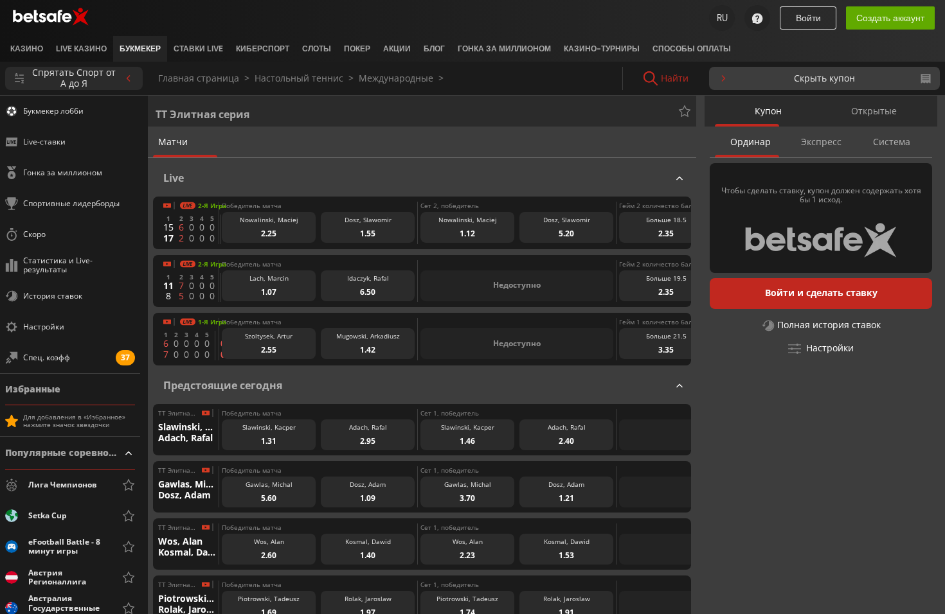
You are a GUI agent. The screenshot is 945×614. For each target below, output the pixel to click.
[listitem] (27, 49)
